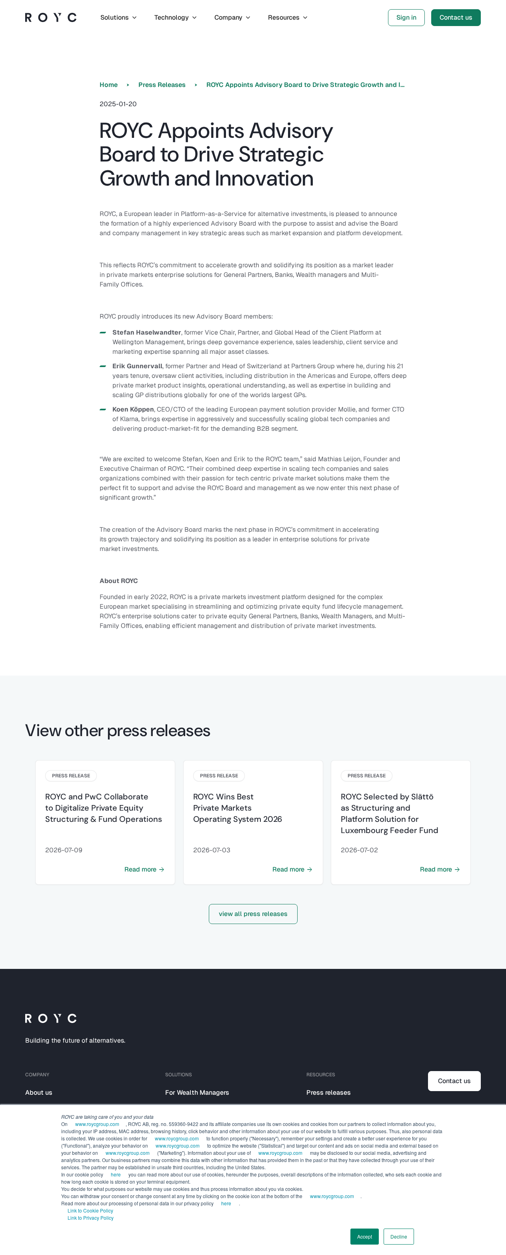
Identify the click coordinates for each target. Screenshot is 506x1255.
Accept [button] (364, 1236)
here (116, 1174)
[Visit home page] (50, 17)
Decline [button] (398, 1236)
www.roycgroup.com (97, 1123)
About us (38, 1092)
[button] (119, 17)
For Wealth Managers (197, 1092)
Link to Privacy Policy (91, 1217)
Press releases (328, 1092)
